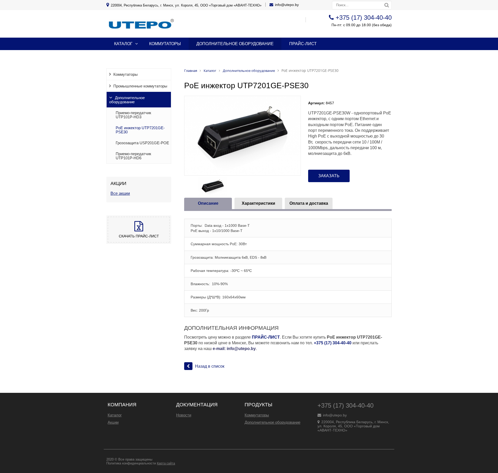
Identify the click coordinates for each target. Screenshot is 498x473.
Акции (113, 422)
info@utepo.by (287, 5)
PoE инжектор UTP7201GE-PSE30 (140, 130)
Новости (183, 415)
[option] (242, 136)
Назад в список (209, 366)
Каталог (123, 44)
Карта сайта (166, 463)
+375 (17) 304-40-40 (364, 17)
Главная (190, 70)
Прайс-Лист (303, 44)
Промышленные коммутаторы (140, 86)
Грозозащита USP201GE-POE (142, 143)
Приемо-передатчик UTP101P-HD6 (133, 156)
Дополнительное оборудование (235, 44)
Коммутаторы (165, 44)
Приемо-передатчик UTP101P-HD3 (133, 115)
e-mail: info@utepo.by (234, 348)
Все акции (120, 193)
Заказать (329, 176)
